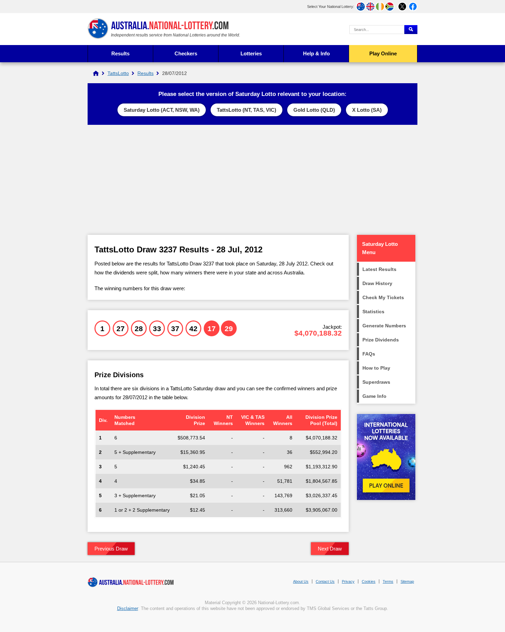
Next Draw (330, 549)
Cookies (368, 581)
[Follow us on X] (402, 6)
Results (120, 53)
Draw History (377, 283)
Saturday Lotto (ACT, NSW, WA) (162, 110)
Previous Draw (111, 549)
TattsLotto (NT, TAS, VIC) (246, 110)
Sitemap (407, 581)
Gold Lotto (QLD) (314, 110)
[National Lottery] (96, 73)
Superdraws (376, 382)
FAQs (368, 354)
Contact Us (325, 581)
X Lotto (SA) (367, 110)
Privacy (348, 581)
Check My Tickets (383, 297)
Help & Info (316, 53)
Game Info (374, 396)
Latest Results (379, 269)
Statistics (373, 311)
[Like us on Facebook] (412, 6)
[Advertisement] (252, 180)
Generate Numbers (384, 325)
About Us (300, 581)
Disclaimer (127, 608)
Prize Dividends (380, 339)
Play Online (383, 53)
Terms (388, 581)
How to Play (376, 368)
